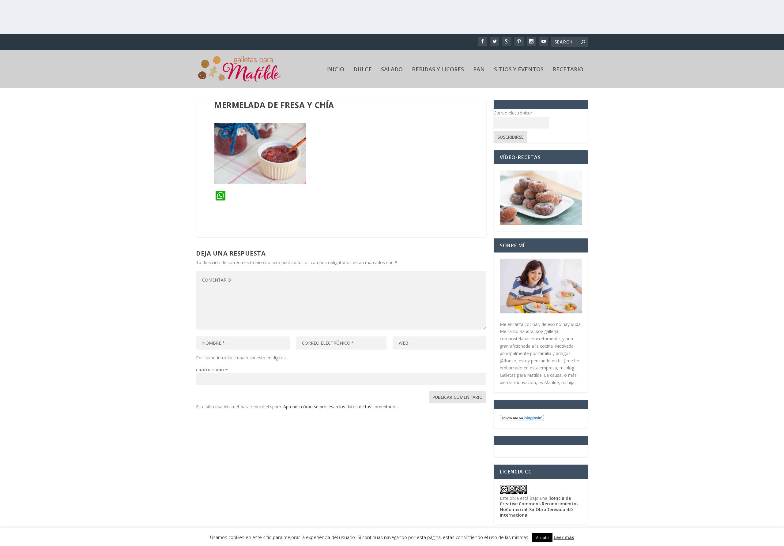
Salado (392, 70)
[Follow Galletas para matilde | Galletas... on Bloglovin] (522, 419)
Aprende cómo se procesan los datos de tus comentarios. (340, 407)
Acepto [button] (542, 537)
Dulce (362, 70)
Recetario (568, 70)
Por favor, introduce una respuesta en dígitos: (241, 358)
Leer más (564, 537)
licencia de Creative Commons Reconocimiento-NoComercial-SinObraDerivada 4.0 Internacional (539, 506)
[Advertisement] (392, 17)
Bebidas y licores (438, 70)
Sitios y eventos (519, 70)
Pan (479, 70)
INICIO (335, 70)
